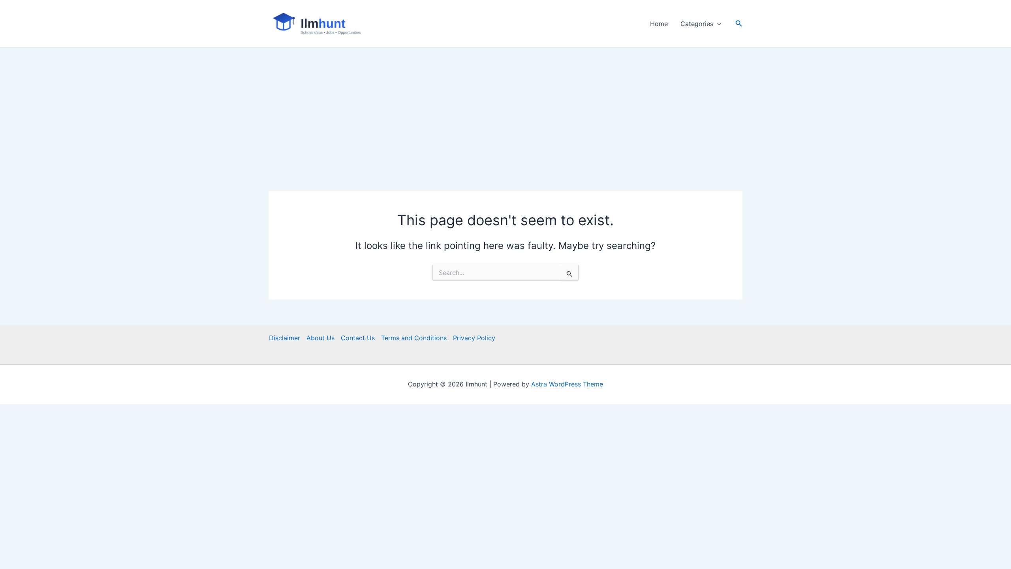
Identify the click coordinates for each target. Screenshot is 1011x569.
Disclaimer (284, 338)
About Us (320, 338)
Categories (696, 24)
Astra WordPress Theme (567, 384)
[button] (717, 24)
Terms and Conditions (414, 338)
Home (659, 24)
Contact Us (358, 338)
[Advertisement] (505, 106)
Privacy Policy (474, 338)
